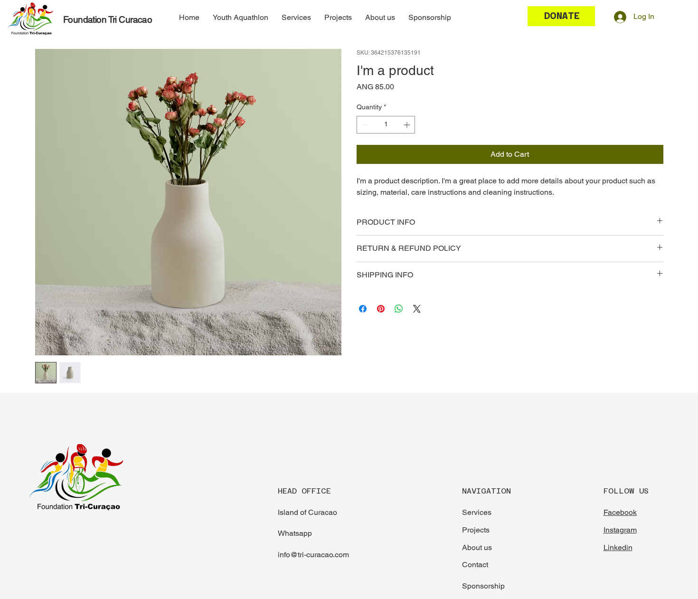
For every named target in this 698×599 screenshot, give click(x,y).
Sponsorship (483, 585)
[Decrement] (364, 124)
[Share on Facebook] (362, 308)
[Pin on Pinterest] (381, 308)
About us (477, 547)
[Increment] (408, 124)
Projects (476, 529)
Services (476, 512)
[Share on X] (417, 308)
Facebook (620, 512)
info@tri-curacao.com (313, 554)
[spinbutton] (386, 124)
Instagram (620, 529)
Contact (475, 564)
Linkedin (618, 547)
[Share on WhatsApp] (399, 308)
